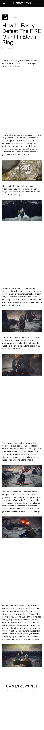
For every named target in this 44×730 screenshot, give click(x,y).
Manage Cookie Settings (29, 691)
